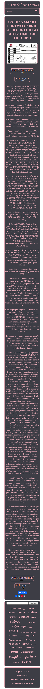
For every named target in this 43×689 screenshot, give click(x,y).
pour (15, 651)
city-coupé (31, 622)
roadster (14, 644)
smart (13, 631)
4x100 (33, 617)
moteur (12, 616)
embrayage (16, 662)
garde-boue (16, 608)
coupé (13, 657)
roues (33, 644)
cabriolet (15, 639)
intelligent (13, 635)
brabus (11, 612)
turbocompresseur (16, 647)
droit (21, 658)
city (27, 635)
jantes (33, 635)
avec (24, 609)
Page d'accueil (22, 671)
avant (27, 661)
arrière (32, 612)
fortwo (30, 656)
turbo (25, 643)
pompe (33, 632)
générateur (25, 632)
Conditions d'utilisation (22, 683)
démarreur (30, 647)
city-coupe (19, 626)
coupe (22, 612)
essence (22, 636)
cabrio (15, 621)
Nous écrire (22, 675)
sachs (30, 627)
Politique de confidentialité (22, 679)
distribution (30, 640)
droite (31, 608)
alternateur (27, 651)
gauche (24, 616)
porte (24, 623)
